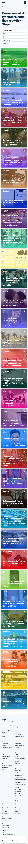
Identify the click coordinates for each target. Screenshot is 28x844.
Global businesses (19, 740)
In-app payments (19, 741)
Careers (17, 807)
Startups (17, 729)
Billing (3, 732)
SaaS (16, 749)
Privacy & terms (5, 816)
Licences (4, 822)
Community (4, 811)
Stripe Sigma (5, 767)
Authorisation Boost (6, 730)
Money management (19, 745)
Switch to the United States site (9, 840)
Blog (3, 809)
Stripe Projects (18, 799)
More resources (5, 827)
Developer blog (18, 800)
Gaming (16, 756)
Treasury (4, 773)
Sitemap (4, 823)
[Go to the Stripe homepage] (3, 720)
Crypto (3, 741)
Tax (3, 769)
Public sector (18, 770)
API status (17, 793)
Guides (3, 806)
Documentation (18, 789)
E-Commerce (18, 734)
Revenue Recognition (7, 765)
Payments (4, 760)
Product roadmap (19, 806)
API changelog (18, 795)
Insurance (17, 761)
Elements (4, 745)
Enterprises (17, 727)
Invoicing (4, 751)
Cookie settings (5, 825)
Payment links (5, 758)
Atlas (3, 729)
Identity (4, 749)
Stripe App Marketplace (20, 779)
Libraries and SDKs (19, 797)
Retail (16, 772)
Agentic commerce (19, 730)
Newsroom (17, 809)
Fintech (16, 754)
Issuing (3, 752)
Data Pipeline (5, 743)
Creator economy (19, 752)
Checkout (4, 736)
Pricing (3, 727)
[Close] (25, 837)
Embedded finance (19, 736)
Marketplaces (18, 743)
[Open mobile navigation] (25, 2)
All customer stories (21, 7)
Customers (5, 7)
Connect (4, 740)
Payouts (4, 762)
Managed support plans (7, 834)
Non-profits (17, 767)
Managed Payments (6, 756)
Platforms (17, 747)
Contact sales (18, 813)
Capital (3, 734)
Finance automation (19, 738)
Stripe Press (18, 811)
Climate (4, 738)
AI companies (18, 751)
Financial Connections (7, 747)
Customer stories (6, 807)
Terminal (4, 771)
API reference (18, 791)
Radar (3, 763)
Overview (13, 7)
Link (3, 754)
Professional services (20, 768)
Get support (5, 832)
